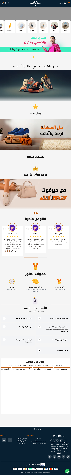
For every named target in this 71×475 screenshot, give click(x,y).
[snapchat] (59, 457)
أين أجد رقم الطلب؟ (62, 350)
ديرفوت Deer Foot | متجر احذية (29, 472)
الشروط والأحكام (21, 441)
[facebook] (50, 457)
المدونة (39, 438)
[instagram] (68, 457)
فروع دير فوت (21, 443)
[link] (35, 194)
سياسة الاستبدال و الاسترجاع (38, 443)
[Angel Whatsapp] (67, 471)
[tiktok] (54, 457)
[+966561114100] (10, 440)
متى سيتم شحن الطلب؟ (25, 327)
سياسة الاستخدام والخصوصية (38, 441)
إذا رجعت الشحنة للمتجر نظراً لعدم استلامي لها (23, 341)
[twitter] (63, 457)
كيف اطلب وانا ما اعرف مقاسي (59, 318)
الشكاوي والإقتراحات (21, 438)
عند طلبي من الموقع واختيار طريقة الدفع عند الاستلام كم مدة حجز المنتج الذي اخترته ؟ (57, 329)
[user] (5, 3)
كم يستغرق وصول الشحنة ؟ (60, 340)
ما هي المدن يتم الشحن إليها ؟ (23, 318)
